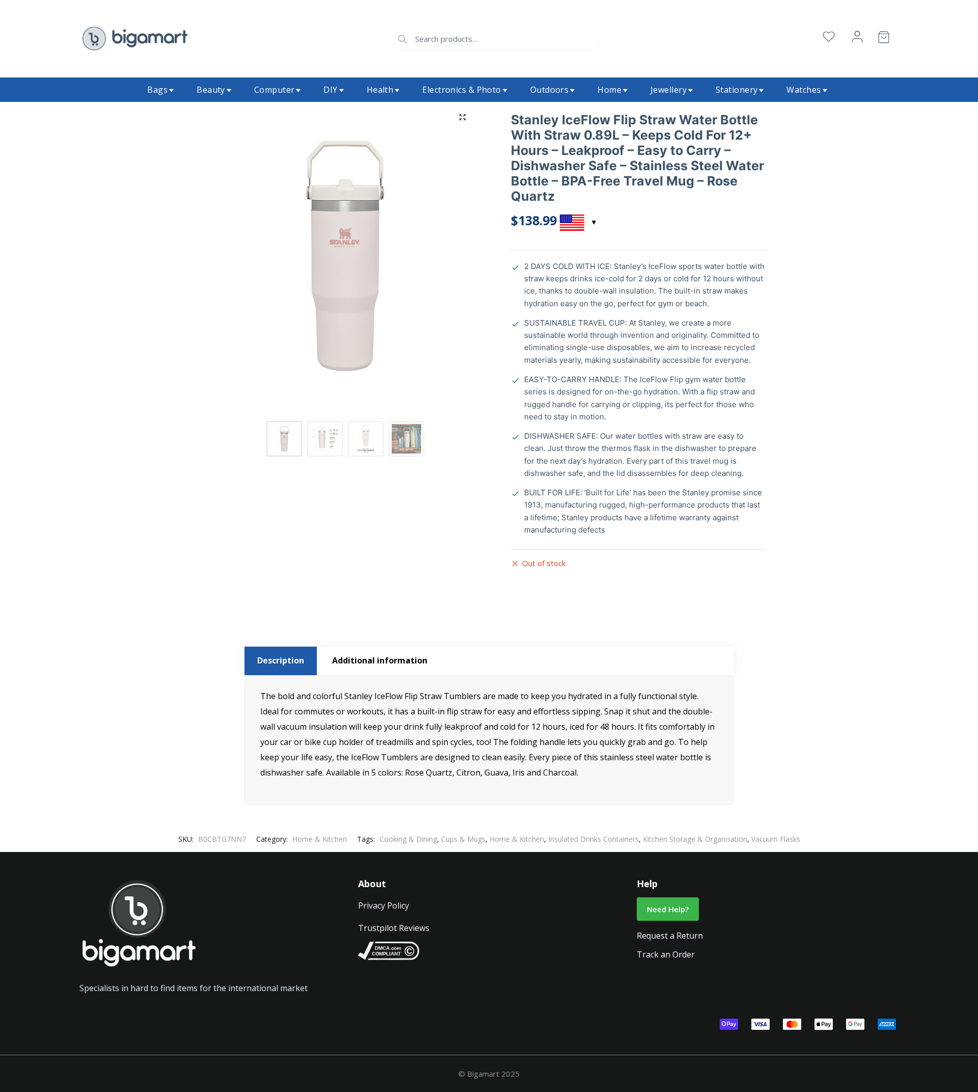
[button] (462, 117)
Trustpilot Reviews (393, 928)
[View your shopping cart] (884, 39)
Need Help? (668, 909)
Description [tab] (280, 660)
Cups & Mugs (463, 839)
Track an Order (666, 954)
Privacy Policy (383, 905)
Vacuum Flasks (775, 839)
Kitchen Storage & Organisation (695, 839)
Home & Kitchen (319, 839)
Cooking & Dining (408, 839)
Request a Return (670, 935)
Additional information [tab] (379, 660)
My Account (857, 37)
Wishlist (829, 37)
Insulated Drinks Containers (593, 839)
